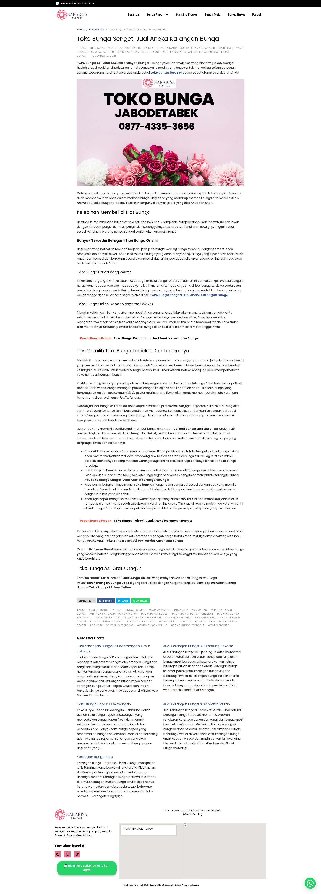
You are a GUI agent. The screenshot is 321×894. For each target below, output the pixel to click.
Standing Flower (186, 14)
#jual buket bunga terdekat (192, 614)
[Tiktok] (77, 854)
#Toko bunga (205, 621)
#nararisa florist (178, 617)
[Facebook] (58, 854)
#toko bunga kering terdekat (112, 625)
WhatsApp (141, 600)
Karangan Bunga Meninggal (143, 48)
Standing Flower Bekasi (202, 52)
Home (80, 29)
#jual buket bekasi (154, 614)
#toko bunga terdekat (188, 625)
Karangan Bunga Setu (95, 756)
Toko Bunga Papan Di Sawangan (104, 704)
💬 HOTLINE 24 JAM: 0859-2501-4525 (87, 868)
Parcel (256, 14)
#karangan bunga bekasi (142, 617)
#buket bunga (98, 610)
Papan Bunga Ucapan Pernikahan (159, 52)
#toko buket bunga (140, 621)
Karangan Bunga (109, 48)
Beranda (133, 14)
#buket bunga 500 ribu (128, 610)
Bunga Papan (155, 14)
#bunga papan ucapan (190, 610)
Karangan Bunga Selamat (183, 48)
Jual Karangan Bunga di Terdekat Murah (196, 704)
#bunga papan (159, 610)
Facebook (107, 600)
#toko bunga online (152, 625)
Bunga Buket (236, 14)
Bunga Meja (213, 14)
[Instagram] (67, 854)
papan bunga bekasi (218, 48)
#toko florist (218, 625)
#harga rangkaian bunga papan (113, 614)
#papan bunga (205, 617)
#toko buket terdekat (175, 621)
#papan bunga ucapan (106, 621)
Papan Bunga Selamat (118, 52)
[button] (310, 883)
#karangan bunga (107, 617)
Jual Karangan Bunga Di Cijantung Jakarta (198, 646)
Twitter (124, 600)
